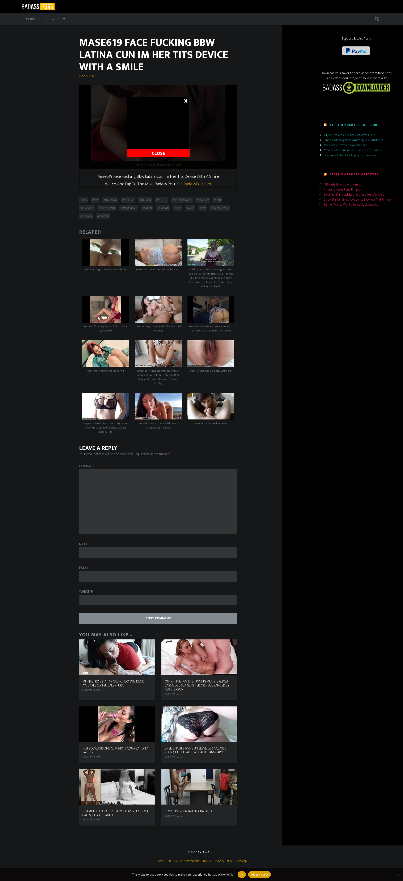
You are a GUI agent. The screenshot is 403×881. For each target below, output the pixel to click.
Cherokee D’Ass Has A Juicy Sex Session (350, 155)
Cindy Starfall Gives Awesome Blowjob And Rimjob (357, 199)
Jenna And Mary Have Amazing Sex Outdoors (353, 140)
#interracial (128, 208)
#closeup (202, 200)
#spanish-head (220, 208)
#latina (147, 208)
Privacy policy (259, 874)
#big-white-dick (181, 200)
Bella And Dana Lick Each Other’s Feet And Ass (354, 194)
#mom (190, 208)
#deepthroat (107, 208)
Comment (89, 466)
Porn (83, 200)
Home (30, 19)
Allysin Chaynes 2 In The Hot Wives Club (350, 135)
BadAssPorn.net (197, 184)
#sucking (86, 216)
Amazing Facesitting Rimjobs (343, 189)
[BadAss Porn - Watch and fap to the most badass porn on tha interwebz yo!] (38, 6)
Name (85, 544)
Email (85, 568)
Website (86, 592)
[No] (398, 874)
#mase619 (163, 208)
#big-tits (161, 200)
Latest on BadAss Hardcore (352, 174)
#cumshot (86, 208)
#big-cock (128, 200)
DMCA (207, 861)
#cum (217, 200)
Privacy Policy (223, 861)
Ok (242, 874)
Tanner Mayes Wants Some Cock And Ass (351, 205)
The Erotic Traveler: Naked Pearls (346, 145)
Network (52, 19)
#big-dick (145, 200)
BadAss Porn (206, 852)
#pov (202, 208)
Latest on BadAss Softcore (352, 125)
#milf (177, 208)
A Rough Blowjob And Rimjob (343, 184)
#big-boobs (110, 200)
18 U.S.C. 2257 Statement (183, 861)
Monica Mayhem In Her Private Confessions (353, 150)
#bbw (95, 200)
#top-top (103, 216)
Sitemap (241, 861)
